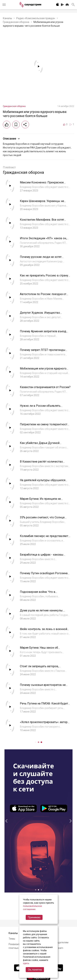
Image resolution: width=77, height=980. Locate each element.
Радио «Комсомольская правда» (35, 18)
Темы (12, 938)
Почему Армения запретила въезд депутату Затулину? (43, 333)
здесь (26, 963)
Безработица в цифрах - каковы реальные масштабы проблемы (41, 556)
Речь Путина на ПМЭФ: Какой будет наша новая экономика (44, 705)
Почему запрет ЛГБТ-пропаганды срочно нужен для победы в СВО (42, 351)
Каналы (7, 18)
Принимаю (34, 917)
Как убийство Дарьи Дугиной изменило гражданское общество (43, 444)
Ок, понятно (35, 969)
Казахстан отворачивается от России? (45, 387)
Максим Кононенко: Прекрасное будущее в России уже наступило (42, 184)
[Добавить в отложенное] (16, 124)
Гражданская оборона (16, 22)
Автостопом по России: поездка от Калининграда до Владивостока (43, 295)
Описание (9, 138)
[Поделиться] (25, 124)
